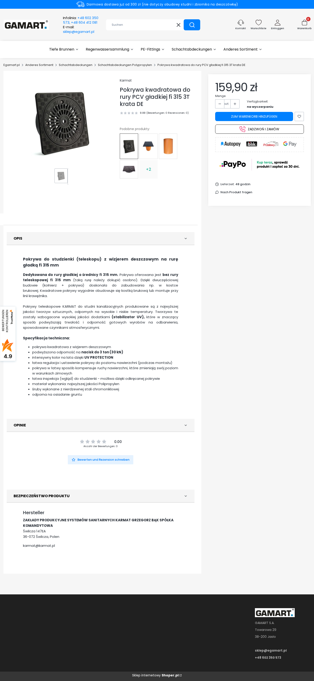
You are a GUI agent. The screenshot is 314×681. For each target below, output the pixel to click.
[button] (192, 24)
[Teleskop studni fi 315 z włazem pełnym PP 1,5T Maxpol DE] (148, 146)
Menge (220, 96)
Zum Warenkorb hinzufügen (254, 116)
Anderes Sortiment (39, 65)
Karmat (126, 80)
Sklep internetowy (155, 675)
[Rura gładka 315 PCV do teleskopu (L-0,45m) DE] (168, 146)
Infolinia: (80, 20)
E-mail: (78, 29)
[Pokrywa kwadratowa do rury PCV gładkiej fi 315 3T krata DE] (129, 146)
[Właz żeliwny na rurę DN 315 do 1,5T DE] (129, 169)
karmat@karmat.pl (39, 545)
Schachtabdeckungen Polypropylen (125, 65)
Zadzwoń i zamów (263, 129)
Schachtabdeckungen (75, 65)
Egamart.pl (11, 65)
